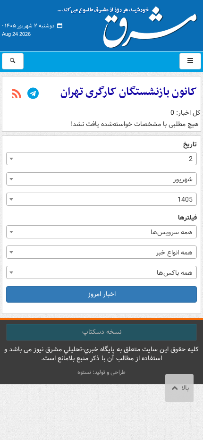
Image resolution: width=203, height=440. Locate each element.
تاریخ (190, 145)
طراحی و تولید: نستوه (101, 372)
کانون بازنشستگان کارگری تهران (128, 92)
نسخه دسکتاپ (101, 332)
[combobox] (101, 158)
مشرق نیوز (130, 23)
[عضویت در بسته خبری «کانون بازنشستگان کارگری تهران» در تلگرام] (33, 94)
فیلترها (187, 218)
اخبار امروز (102, 294)
